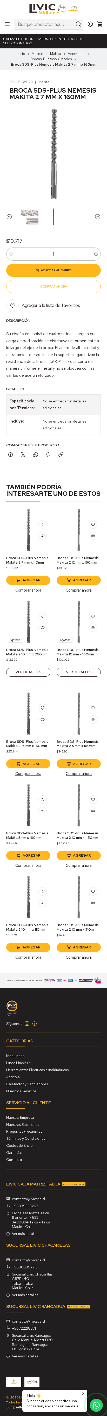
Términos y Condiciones (25, 1138)
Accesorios (76, 54)
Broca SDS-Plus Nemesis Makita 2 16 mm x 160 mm (27, 743)
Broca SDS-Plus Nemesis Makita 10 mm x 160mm (78, 651)
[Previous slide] (10, 217)
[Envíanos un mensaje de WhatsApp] (96, 1405)
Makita (55, 54)
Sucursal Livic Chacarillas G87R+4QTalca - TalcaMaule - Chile (32, 1281)
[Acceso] (90, 24)
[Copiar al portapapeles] (61, 455)
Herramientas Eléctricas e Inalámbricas (37, 1069)
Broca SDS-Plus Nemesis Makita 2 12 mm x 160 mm (78, 560)
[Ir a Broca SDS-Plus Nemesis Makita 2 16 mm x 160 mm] (28, 714)
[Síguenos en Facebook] (34, 1023)
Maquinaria (15, 1055)
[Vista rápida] (42, 536)
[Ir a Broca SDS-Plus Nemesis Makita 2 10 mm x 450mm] (79, 805)
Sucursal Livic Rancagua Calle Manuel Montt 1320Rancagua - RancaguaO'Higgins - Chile (32, 1342)
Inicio (21, 54)
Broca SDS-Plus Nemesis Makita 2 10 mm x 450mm (78, 835)
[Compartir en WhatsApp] (35, 455)
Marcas (37, 54)
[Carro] (100, 24)
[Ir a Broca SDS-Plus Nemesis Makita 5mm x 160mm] (28, 805)
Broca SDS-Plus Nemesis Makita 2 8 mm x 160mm (78, 743)
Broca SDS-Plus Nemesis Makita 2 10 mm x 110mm (27, 927)
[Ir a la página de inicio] (53, 9)
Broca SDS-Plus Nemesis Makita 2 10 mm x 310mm (78, 927)
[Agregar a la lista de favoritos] (42, 524)
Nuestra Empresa (20, 1117)
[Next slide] (97, 217)
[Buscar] (78, 24)
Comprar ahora (28, 590)
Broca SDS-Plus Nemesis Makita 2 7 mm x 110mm (27, 560)
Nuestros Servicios (21, 1091)
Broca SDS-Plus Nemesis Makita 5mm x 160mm (27, 835)
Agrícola (13, 1077)
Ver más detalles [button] (25, 1233)
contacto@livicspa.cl (28, 1198)
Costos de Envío (19, 1145)
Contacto (14, 1159)
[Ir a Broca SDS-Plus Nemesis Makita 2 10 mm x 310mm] (79, 897)
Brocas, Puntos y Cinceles (51, 59)
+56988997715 (25, 1267)
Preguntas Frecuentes (24, 1131)
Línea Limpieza (18, 1062)
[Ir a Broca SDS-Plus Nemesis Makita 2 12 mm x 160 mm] (79, 530)
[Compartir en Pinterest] (48, 455)
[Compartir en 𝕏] (23, 455)
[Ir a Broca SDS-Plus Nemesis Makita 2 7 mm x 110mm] (28, 530)
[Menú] (7, 24)
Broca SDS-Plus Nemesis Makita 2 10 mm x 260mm (27, 651)
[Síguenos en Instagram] (27, 1023)
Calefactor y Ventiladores (27, 1084)
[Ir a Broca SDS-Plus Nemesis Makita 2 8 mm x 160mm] (79, 714)
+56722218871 (24, 1328)
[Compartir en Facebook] (10, 455)
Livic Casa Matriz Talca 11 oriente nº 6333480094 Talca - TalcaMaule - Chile (31, 1220)
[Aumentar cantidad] (96, 254)
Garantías (14, 1152)
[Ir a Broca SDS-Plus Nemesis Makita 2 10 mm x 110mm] (28, 897)
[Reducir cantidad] (10, 254)
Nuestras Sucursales (22, 1124)
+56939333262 (25, 1206)
